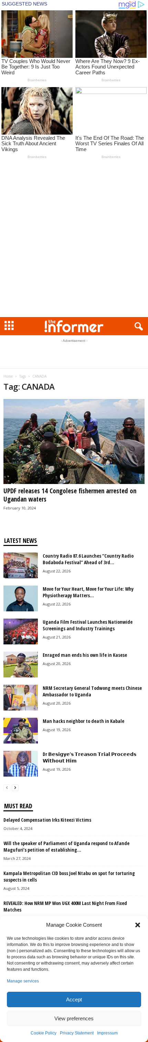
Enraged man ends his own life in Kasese (85, 655)
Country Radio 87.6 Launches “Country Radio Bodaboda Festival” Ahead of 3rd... (88, 559)
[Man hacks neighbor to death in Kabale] (20, 731)
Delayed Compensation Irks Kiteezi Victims (47, 820)
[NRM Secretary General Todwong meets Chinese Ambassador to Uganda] (20, 698)
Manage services (23, 981)
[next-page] (15, 787)
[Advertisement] (74, 240)
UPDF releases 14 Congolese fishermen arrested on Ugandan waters (69, 495)
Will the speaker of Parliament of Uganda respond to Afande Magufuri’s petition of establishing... (66, 846)
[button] (137, 925)
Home (8, 376)
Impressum (107, 1033)
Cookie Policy (43, 1033)
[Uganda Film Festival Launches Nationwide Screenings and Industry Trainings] (20, 631)
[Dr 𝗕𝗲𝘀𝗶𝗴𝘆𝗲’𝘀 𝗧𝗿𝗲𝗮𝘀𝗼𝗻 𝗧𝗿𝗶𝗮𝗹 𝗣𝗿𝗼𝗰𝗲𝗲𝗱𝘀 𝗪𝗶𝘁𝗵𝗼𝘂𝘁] (20, 764)
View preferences (74, 1018)
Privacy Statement (77, 1033)
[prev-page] (6, 787)
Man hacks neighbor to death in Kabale (83, 721)
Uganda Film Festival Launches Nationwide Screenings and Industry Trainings (88, 625)
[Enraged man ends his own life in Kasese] (20, 664)
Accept (74, 999)
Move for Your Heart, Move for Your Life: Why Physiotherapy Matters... (88, 592)
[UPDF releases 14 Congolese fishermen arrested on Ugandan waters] (74, 441)
